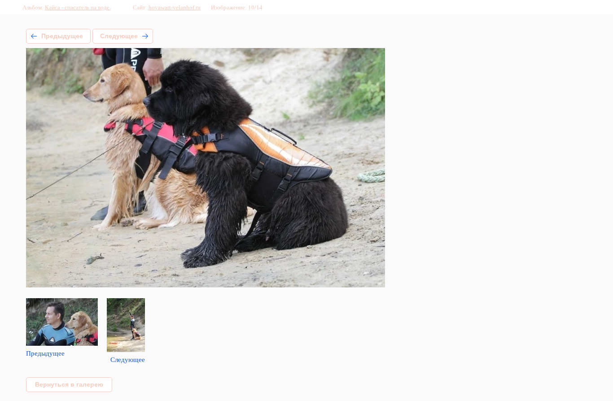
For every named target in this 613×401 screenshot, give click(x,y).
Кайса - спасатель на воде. (78, 7)
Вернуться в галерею (69, 384)
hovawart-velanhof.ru (175, 7)
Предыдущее (62, 36)
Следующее (119, 36)
